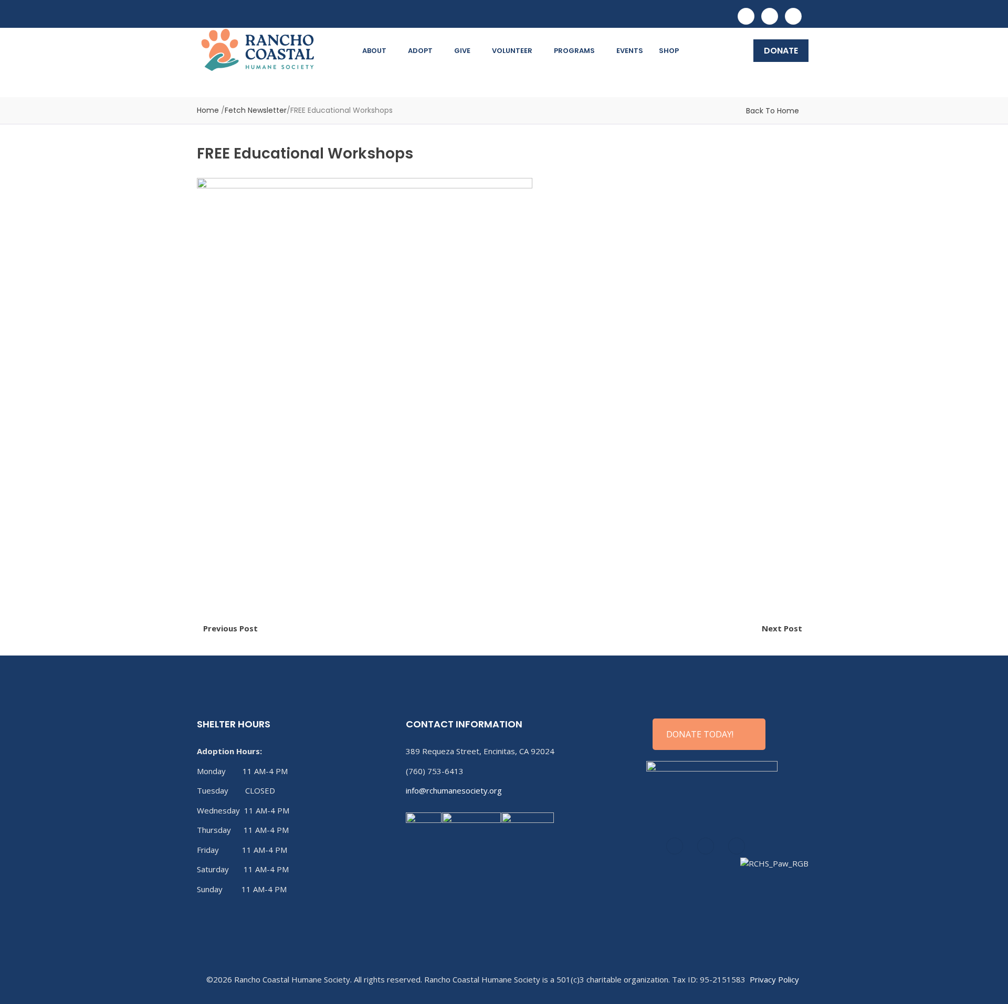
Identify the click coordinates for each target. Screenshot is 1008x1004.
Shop (669, 51)
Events (629, 51)
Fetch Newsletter (256, 110)
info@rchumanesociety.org (454, 790)
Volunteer (512, 51)
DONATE (781, 51)
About (374, 51)
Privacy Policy (774, 979)
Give (462, 51)
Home (208, 110)
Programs (574, 51)
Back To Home (772, 110)
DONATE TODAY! (699, 734)
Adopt (420, 51)
